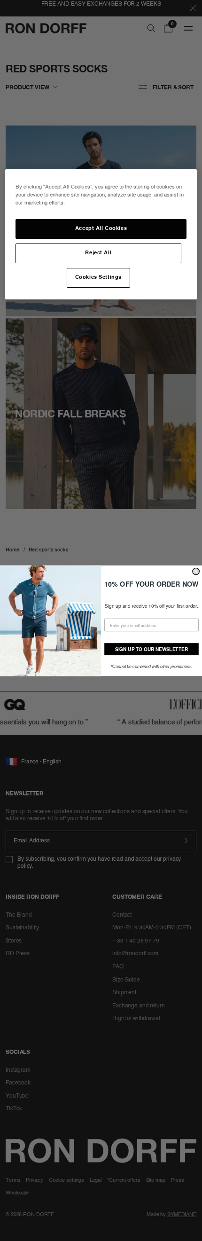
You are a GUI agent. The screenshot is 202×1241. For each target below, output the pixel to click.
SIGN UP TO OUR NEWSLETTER (151, 648)
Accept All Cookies (101, 228)
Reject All (98, 253)
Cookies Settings (98, 277)
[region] (101, 234)
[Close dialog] (196, 571)
